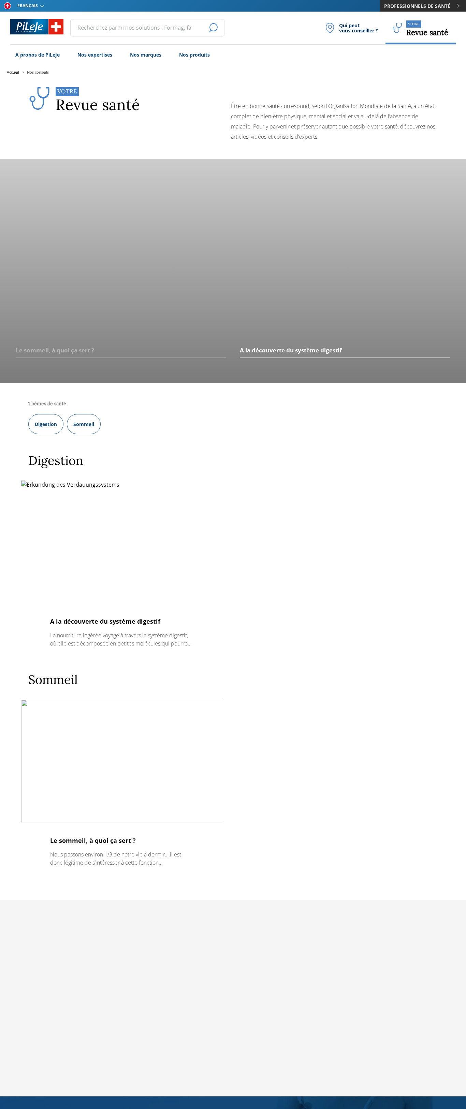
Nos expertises (94, 54)
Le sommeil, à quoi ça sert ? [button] (55, 350)
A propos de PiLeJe (37, 54)
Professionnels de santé (417, 6)
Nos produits (194, 54)
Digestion (46, 424)
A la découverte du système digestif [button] (291, 350)
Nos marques (145, 54)
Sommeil (83, 424)
